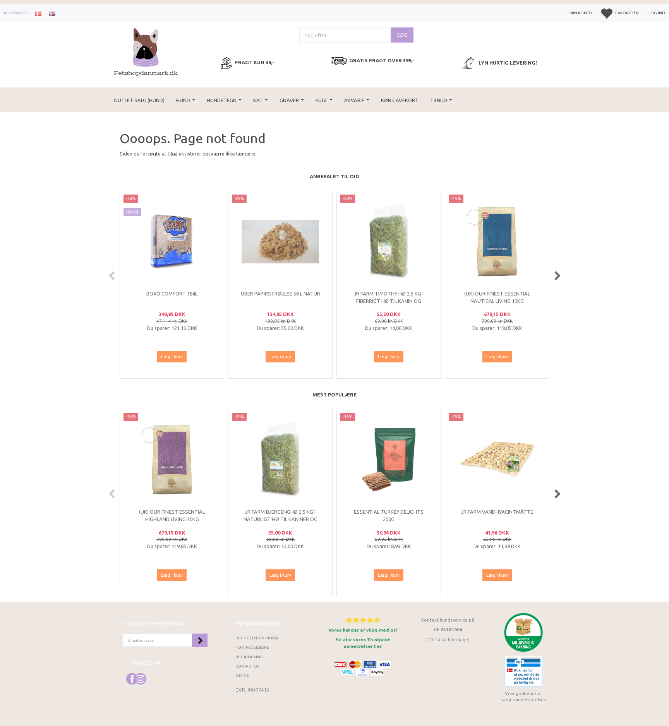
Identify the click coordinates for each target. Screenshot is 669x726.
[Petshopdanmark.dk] (146, 51)
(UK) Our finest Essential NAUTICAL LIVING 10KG (497, 297)
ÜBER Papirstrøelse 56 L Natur (280, 293)
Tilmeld (200, 640)
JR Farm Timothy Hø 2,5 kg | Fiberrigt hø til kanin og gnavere (389, 301)
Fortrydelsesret (253, 647)
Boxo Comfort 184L (171, 293)
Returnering (249, 657)
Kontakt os (15, 13)
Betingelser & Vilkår (257, 638)
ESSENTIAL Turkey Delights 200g (389, 515)
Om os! (242, 675)
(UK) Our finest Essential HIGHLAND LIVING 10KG (172, 515)
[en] (52, 13)
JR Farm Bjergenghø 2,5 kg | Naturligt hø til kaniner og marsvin (280, 519)
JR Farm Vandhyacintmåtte (497, 511)
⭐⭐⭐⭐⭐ (362, 620)
